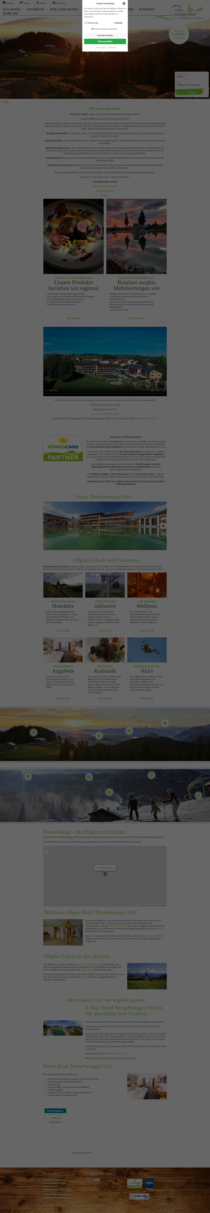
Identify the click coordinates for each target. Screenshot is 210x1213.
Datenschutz (100, 47)
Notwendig (92, 23)
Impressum (111, 47)
